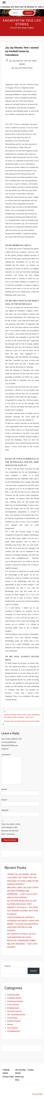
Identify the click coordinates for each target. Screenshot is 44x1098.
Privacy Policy (8, 1077)
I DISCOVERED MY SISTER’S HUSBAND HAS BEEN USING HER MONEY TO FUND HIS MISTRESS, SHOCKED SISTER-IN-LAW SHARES (23, 924)
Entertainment (13, 1008)
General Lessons (14, 1011)
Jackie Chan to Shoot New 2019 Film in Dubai (21, 721)
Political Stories (14, 1021)
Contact (31, 1070)
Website (4, 810)
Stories (10, 1024)
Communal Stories (15, 1001)
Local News (12, 1018)
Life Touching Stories (16, 1014)
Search (8, 966)
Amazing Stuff (13, 995)
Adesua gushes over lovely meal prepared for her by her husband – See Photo (22, 716)
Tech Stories (12, 1028)
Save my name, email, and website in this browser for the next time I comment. (11, 829)
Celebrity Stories (14, 998)
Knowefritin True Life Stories (22, 22)
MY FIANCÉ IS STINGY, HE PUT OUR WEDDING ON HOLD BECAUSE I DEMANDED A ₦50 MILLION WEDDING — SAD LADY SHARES (22, 940)
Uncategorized (13, 1031)
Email (4, 800)
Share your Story (19, 1078)
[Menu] (3, 2)
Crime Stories (13, 1005)
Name (4, 789)
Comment (6, 755)
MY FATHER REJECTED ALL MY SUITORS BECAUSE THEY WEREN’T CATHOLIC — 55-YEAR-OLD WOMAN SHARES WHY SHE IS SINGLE (22, 907)
